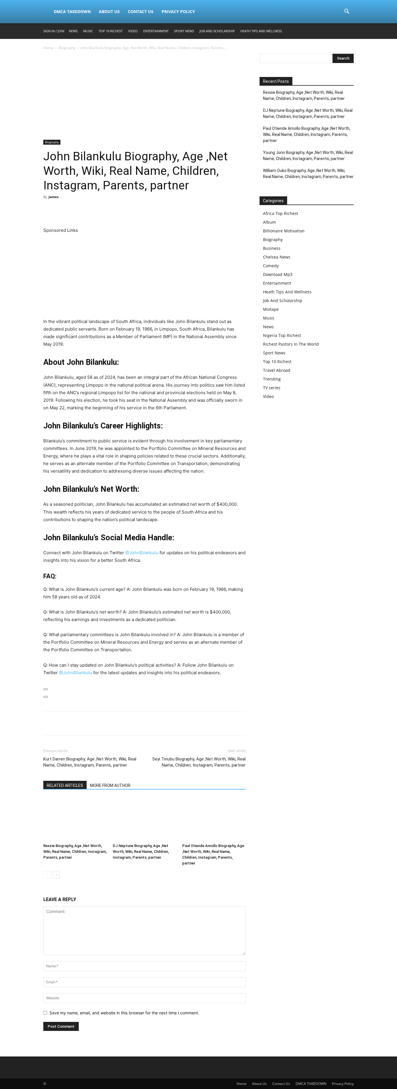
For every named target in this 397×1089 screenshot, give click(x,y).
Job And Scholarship (217, 31)
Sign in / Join (53, 31)
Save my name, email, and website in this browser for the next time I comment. (124, 1012)
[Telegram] (116, 210)
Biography (67, 47)
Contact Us (140, 11)
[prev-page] (47, 874)
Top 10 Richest (111, 31)
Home (48, 47)
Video (133, 31)
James (53, 197)
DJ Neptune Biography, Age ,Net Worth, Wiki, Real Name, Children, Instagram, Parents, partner (141, 852)
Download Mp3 (277, 274)
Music (88, 31)
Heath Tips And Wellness (261, 31)
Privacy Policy (178, 11)
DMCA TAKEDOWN (72, 11)
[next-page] (56, 874)
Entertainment (156, 31)
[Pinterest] (76, 210)
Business (271, 248)
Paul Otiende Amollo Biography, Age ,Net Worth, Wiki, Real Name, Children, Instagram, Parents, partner (306, 134)
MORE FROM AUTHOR (110, 785)
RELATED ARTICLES (65, 785)
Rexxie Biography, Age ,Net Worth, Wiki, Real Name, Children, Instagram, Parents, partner (75, 852)
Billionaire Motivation (284, 231)
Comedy (271, 265)
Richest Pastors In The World (291, 344)
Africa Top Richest (280, 213)
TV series (271, 387)
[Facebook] (49, 210)
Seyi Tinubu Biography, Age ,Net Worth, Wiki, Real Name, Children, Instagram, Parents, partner (199, 762)
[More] (130, 210)
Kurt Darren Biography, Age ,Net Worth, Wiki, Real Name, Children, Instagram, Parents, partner (89, 762)
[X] (62, 210)
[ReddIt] (102, 210)
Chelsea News (276, 257)
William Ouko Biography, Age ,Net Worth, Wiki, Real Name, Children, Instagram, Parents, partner (308, 173)
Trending (272, 379)
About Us (109, 11)
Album (269, 222)
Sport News (184, 31)
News (73, 31)
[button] (347, 12)
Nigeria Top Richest (282, 335)
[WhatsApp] (89, 210)
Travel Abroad (276, 370)
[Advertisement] (144, 96)
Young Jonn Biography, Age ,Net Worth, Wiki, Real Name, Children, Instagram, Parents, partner (308, 155)
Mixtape (271, 309)
